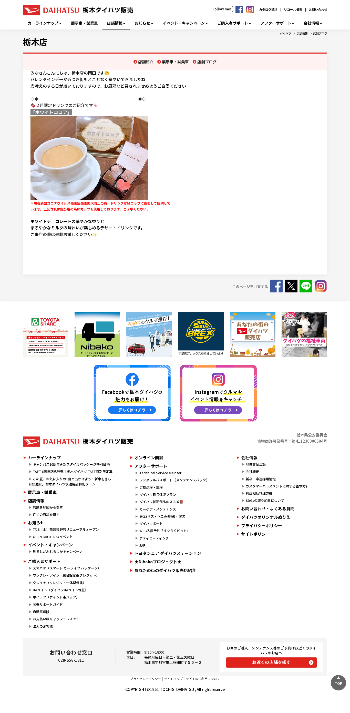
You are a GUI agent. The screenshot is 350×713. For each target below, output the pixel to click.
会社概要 (252, 471)
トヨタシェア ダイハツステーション (168, 553)
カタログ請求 (268, 9)
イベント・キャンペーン (184, 23)
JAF (142, 545)
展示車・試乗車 (84, 23)
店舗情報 (114, 23)
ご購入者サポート (232, 23)
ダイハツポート (151, 523)
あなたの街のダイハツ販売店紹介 (165, 570)
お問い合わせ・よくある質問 (267, 508)
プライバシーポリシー (261, 525)
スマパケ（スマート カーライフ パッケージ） (67, 568)
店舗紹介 (145, 61)
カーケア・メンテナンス (157, 509)
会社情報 (311, 23)
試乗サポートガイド (48, 604)
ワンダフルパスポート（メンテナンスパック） (174, 479)
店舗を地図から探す (48, 507)
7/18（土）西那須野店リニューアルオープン (66, 529)
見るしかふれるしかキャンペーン (58, 551)
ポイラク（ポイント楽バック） (56, 597)
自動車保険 (41, 611)
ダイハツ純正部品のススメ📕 (161, 501)
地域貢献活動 (256, 464)
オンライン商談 (149, 457)
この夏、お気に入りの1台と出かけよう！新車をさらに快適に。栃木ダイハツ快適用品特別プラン (70, 481)
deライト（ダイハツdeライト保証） (60, 589)
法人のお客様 (43, 626)
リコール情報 (293, 9)
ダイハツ (285, 33)
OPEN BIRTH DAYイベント (53, 536)
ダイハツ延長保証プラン (157, 494)
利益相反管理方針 (259, 493)
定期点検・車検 (151, 487)
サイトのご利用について (203, 678)
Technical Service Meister (160, 472)
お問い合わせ (318, 9)
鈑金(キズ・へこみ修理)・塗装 (162, 516)
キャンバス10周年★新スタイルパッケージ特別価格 (71, 464)
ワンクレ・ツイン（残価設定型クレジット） (66, 575)
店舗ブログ (320, 33)
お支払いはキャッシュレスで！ (56, 618)
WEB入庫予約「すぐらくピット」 (164, 530)
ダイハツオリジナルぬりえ (265, 517)
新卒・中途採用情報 (261, 478)
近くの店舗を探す (46, 514)
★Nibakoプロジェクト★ (158, 561)
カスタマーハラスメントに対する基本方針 (277, 486)
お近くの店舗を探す (271, 662)
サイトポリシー (255, 534)
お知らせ (142, 23)
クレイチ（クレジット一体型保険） (59, 582)
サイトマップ (173, 678)
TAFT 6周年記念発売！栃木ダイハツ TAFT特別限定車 (72, 471)
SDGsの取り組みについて (265, 500)
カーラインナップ (43, 23)
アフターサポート (276, 23)
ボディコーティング (154, 538)
